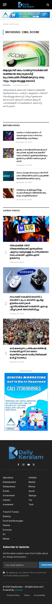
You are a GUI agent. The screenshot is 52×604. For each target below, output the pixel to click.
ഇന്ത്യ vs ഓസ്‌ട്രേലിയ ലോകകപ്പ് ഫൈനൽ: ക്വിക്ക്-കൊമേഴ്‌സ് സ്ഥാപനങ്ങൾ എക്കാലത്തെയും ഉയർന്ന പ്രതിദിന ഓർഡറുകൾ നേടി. (31, 155)
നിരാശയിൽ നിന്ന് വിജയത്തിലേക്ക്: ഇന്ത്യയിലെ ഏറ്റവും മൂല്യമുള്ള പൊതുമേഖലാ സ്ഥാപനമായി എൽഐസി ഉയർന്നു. (29, 252)
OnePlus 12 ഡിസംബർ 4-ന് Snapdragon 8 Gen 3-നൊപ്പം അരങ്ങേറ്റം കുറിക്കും (29, 135)
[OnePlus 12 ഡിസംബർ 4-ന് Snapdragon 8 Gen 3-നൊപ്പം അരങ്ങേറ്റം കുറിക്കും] (8, 136)
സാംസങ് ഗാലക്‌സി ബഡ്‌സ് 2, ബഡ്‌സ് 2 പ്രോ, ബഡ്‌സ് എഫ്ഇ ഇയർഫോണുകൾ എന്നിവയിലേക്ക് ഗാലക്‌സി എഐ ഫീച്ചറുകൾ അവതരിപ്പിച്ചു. (29, 303)
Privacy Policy (12, 575)
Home (5, 24)
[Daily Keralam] (26, 4)
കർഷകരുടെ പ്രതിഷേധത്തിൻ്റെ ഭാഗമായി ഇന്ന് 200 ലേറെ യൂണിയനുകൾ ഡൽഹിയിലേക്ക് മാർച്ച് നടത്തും (28, 353)
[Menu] (5, 4)
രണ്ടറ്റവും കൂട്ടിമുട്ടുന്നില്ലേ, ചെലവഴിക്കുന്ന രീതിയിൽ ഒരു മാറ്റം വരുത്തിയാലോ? (31, 193)
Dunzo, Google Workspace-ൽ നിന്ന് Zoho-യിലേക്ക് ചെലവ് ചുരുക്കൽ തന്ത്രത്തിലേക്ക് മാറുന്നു (32, 175)
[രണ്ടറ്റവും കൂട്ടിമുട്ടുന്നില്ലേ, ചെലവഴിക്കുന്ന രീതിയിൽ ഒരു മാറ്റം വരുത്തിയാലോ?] (8, 193)
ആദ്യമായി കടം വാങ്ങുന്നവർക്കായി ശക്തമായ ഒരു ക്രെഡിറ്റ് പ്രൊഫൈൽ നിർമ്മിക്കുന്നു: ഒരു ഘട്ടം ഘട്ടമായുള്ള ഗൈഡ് (25, 76)
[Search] (47, 4)
